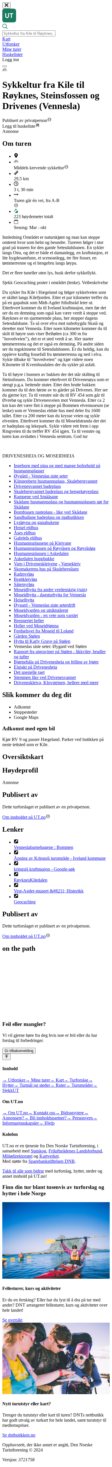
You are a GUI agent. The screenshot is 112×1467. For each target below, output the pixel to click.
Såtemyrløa (24, 584)
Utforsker (11, 44)
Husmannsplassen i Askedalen (41, 553)
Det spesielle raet (29, 672)
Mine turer (11, 49)
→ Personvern (80, 1117)
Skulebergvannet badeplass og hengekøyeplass (56, 491)
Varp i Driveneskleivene (35, 563)
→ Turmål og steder (32, 1085)
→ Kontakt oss (41, 1112)
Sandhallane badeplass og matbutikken (49, 517)
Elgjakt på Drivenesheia (35, 667)
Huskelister (12, 54)
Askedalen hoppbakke (34, 558)
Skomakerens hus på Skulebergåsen (46, 568)
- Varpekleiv (70, 563)
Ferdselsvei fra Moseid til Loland (44, 630)
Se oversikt (12, 1319)
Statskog (38, 1150)
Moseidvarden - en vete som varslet (46, 615)
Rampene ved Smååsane (36, 496)
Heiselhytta (24, 599)
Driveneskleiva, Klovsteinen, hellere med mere (56, 682)
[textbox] (28, 33)
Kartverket (49, 1156)
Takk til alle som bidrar (23, 1171)
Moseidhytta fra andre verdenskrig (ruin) (50, 589)
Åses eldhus (25, 532)
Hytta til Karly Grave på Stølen (42, 641)
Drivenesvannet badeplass (37, 486)
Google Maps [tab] (26, 717)
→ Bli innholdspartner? (45, 1117)
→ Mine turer (37, 1080)
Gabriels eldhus (28, 537)
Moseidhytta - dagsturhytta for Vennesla (50, 594)
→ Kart (57, 1080)
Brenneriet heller (29, 620)
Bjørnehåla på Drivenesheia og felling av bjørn (56, 661)
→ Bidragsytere (69, 1112)
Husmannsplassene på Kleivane (42, 543)
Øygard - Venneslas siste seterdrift (44, 605)
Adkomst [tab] (22, 707)
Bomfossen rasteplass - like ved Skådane (50, 512)
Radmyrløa (24, 574)
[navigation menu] (4, 66)
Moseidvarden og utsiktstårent (41, 610)
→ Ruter (58, 1085)
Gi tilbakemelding (19, 1051)
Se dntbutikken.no (18, 1435)
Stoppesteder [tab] (25, 712)
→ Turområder (79, 1085)
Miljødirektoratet (17, 1156)
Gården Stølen (27, 636)
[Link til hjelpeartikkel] (49, 120)
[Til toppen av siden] (6, 1057)
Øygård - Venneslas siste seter (41, 476)
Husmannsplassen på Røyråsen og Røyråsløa (54, 548)
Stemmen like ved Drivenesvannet (45, 677)
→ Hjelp (47, 1123)
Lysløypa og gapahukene (36, 522)
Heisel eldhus (26, 527)
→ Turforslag (76, 1080)
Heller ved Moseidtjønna (36, 625)
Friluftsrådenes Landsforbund (75, 1150)
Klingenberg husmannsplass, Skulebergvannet (55, 481)
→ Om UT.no (15, 1112)
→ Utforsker (13, 1080)
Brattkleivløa (25, 579)
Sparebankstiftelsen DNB (51, 1161)
